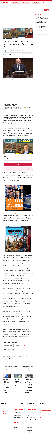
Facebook (5, 409)
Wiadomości (10, 8)
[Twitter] (26, 54)
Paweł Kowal (19, 356)
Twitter (4, 411)
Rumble (4, 413)
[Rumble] (2, 413)
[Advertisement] (18, 18)
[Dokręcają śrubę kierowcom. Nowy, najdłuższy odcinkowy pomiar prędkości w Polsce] (7, 376)
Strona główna (5, 8)
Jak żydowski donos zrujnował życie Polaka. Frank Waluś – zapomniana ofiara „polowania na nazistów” (29, 386)
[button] (43, 2)
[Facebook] (23, 54)
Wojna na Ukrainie (9, 38)
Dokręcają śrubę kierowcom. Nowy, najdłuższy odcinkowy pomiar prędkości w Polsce (6, 386)
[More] (32, 54)
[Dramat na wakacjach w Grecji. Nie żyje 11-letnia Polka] (18, 376)
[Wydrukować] (12, 359)
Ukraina (27, 356)
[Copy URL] (15, 359)
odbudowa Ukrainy (12, 356)
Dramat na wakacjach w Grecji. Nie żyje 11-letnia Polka (18, 383)
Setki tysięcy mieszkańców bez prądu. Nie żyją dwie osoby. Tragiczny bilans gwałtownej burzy (42, 45)
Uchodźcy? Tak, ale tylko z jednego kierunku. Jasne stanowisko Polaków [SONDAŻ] (10, 368)
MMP (10, 54)
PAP (7, 354)
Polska (15, 8)
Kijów (7, 356)
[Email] (29, 54)
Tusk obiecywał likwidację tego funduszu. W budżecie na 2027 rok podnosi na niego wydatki (42, 27)
